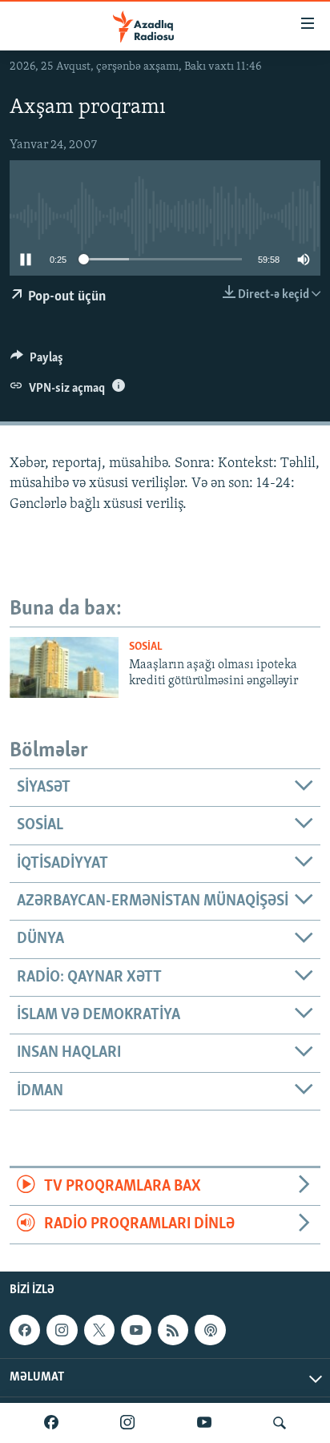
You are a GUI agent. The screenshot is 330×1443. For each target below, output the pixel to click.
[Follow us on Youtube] (136, 1330)
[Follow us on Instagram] (61, 1330)
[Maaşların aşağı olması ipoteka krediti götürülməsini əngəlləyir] (64, 667)
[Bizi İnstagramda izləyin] (127, 1423)
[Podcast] (210, 1330)
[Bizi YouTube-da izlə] (204, 1423)
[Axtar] (280, 1423)
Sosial (146, 647)
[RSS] (173, 1330)
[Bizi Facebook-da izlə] (51, 1423)
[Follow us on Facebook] (25, 1330)
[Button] (36, 361)
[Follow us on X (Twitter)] (99, 1330)
